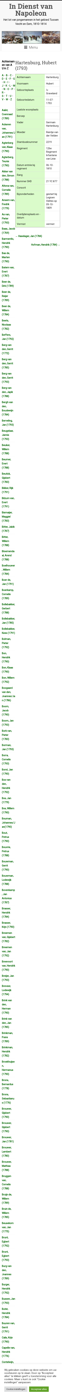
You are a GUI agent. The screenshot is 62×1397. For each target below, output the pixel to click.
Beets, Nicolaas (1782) (6, 324)
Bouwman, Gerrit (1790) (8, 865)
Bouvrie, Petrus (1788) (6, 851)
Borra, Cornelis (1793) (6, 759)
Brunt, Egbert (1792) (5, 1241)
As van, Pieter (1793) (6, 218)
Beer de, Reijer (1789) (6, 296)
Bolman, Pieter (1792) (6, 643)
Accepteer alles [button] (39, 1389)
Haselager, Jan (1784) (28, 236)
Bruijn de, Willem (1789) (7, 1198)
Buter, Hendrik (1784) (6, 1313)
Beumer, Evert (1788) (6, 463)
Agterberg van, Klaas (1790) (7, 147)
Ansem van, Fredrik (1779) (8, 204)
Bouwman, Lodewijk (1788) (8, 879)
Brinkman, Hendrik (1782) (7, 1051)
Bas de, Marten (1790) (6, 257)
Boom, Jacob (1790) (5, 710)
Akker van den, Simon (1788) (8, 175)
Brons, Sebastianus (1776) (8, 1098)
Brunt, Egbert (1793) (5, 1255)
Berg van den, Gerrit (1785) (7, 363)
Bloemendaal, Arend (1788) (8, 555)
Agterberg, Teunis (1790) (8, 161)
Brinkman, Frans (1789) (7, 1037)
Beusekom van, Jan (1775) (8, 1227)
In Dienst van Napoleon (31, 10)
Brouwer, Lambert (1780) (7, 1151)
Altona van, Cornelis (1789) (8, 189)
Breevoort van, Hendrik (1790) (8, 965)
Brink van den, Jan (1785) (7, 1022)
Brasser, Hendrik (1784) (6, 912)
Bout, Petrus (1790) (5, 836)
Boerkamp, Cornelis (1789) (8, 594)
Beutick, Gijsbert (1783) (6, 477)
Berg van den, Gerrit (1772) (7, 349)
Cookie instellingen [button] (15, 1389)
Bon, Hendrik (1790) (6, 657)
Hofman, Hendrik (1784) (45, 244)
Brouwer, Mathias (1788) (7, 1165)
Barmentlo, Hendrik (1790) (8, 242)
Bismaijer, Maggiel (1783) (7, 516)
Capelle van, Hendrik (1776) (8, 1351)
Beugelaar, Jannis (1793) (7, 434)
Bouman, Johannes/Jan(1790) (8, 822)
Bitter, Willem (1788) (5, 541)
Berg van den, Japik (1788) (7, 392)
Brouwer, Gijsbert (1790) (7, 1112)
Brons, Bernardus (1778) (7, 1084)
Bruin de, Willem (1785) (6, 1212)
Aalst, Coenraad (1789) (7, 114)
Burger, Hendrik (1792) (6, 1288)
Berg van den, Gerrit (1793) (7, 377)
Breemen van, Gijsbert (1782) (8, 937)
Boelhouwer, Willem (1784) (8, 569)
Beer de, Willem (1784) (6, 310)
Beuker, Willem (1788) (6, 449)
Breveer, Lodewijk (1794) (6, 990)
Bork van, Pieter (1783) (7, 734)
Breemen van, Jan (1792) (7, 951)
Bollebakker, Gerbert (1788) (8, 608)
